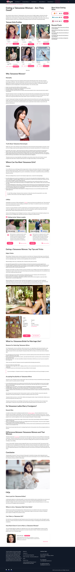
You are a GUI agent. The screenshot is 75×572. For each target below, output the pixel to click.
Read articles (45, 541)
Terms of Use (25, 560)
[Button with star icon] (7, 26)
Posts (24, 558)
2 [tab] (14, 337)
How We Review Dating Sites (28, 554)
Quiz (58, 1)
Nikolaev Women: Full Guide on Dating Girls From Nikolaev (60, 38)
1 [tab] (13, 337)
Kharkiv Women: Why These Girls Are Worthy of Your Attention (60, 28)
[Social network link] (7, 570)
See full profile (36, 335)
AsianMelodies (34, 326)
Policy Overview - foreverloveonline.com (30, 556)
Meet (27, 335)
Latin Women (17, 1)
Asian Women (33, 1)
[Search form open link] (68, 1)
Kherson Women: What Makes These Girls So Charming (60, 31)
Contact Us (25, 553)
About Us (25, 551)
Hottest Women (42, 1)
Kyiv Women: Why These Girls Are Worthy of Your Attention (60, 33)
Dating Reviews (50, 1)
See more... (28, 70)
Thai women (16, 436)
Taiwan (26, 202)
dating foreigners (31, 412)
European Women (25, 1)
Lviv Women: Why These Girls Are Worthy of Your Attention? (60, 36)
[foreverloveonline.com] (10, 2)
